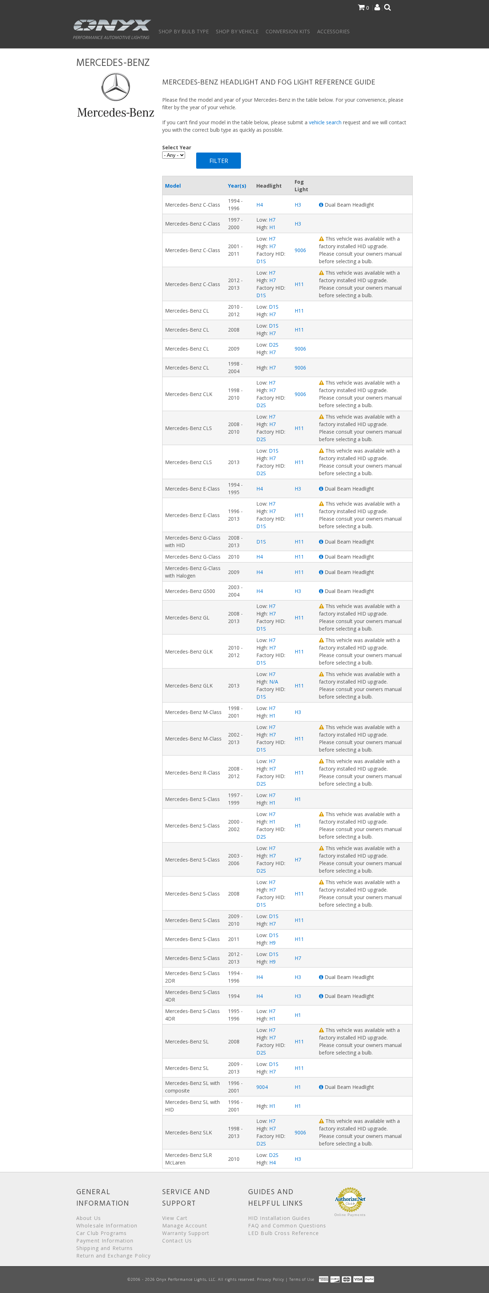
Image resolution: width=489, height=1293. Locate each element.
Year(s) (237, 185)
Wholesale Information (107, 1225)
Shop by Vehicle (237, 31)
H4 (259, 204)
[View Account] (377, 8)
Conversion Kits (288, 31)
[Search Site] (387, 8)
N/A (273, 681)
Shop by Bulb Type (184, 31)
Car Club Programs (101, 1233)
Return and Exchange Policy (113, 1255)
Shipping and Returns (104, 1248)
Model (173, 185)
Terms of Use (301, 1279)
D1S (261, 261)
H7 (272, 219)
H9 (272, 942)
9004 (262, 1087)
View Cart (175, 1218)
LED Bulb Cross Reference (283, 1233)
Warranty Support (185, 1233)
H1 (272, 227)
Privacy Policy (270, 1279)
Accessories (333, 31)
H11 (299, 284)
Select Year (176, 147)
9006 (300, 250)
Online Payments (350, 1215)
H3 (298, 204)
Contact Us (177, 1240)
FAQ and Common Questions (287, 1225)
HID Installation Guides (279, 1218)
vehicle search (325, 122)
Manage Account (184, 1225)
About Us (88, 1218)
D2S (274, 344)
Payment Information (105, 1240)
